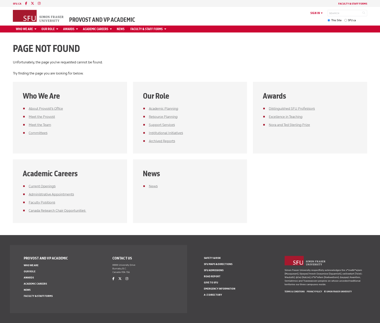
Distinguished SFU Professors (292, 108)
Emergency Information (219, 288)
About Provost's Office (46, 108)
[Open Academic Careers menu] (111, 29)
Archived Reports (162, 141)
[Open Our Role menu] (57, 29)
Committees (38, 133)
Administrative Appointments (51, 194)
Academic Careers (95, 29)
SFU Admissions (213, 270)
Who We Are (24, 29)
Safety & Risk (212, 258)
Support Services (162, 125)
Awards (68, 29)
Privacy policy (314, 291)
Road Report (212, 276)
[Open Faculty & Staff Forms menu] (165, 29)
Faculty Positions (42, 202)
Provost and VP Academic (102, 20)
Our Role (48, 29)
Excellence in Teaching (285, 116)
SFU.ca (352, 20)
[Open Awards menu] (77, 29)
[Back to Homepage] (38, 16)
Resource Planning (163, 116)
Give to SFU (211, 282)
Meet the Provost (42, 116)
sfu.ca (17, 3)
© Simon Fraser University (338, 291)
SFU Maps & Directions (218, 264)
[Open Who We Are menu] (36, 29)
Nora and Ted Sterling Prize (289, 125)
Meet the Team (40, 125)
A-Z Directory (213, 294)
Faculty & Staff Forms (352, 3)
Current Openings (42, 186)
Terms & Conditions (295, 291)
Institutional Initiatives (166, 133)
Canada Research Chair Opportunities (57, 210)
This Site (336, 20)
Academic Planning (163, 108)
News (120, 29)
